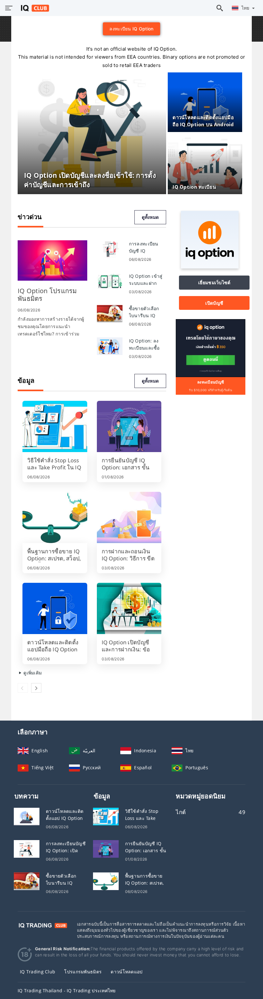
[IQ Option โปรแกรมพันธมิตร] (52, 260)
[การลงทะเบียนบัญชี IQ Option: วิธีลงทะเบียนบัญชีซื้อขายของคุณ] (110, 248)
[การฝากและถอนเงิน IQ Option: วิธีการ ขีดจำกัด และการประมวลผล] (129, 517)
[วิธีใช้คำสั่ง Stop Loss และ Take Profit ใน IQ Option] (54, 426)
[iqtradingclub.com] (33, 8)
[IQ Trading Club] (42, 925)
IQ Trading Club (37, 972)
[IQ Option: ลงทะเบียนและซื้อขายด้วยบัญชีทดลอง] (110, 345)
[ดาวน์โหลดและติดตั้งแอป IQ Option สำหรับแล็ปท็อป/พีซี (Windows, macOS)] (26, 816)
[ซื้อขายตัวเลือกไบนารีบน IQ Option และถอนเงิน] (110, 313)
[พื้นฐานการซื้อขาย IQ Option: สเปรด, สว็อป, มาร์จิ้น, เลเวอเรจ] (54, 517)
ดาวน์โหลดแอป (126, 972)
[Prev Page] (23, 688)
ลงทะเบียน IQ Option (131, 28)
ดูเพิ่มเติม (32, 672)
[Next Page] (36, 688)
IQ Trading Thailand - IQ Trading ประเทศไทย (67, 990)
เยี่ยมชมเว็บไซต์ (214, 282)
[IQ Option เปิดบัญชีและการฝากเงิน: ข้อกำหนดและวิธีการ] (129, 608)
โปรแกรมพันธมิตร (83, 972)
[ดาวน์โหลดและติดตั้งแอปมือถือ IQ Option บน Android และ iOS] (54, 608)
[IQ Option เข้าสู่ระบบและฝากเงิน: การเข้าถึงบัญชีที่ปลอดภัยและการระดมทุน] (110, 281)
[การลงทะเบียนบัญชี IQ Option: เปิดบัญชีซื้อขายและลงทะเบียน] (26, 849)
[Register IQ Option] (210, 348)
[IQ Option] (210, 266)
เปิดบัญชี (214, 303)
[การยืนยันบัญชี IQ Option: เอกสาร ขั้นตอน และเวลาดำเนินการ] (129, 426)
